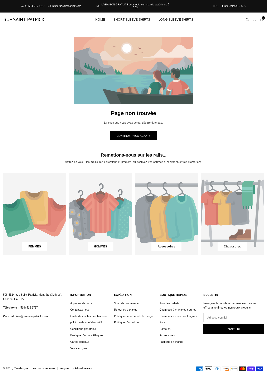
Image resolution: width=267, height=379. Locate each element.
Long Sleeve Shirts (176, 19)
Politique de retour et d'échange (133, 316)
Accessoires (167, 335)
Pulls (163, 322)
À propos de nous (81, 303)
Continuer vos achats (134, 135)
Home (100, 19)
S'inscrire (234, 329)
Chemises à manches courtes (178, 309)
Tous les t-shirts (169, 303)
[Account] (254, 19)
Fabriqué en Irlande (171, 341)
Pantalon (165, 328)
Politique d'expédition (127, 322)
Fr (214, 6)
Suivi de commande (126, 303)
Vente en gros (78, 348)
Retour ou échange (125, 309)
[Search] (247, 19)
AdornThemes (83, 368)
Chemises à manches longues (178, 316)
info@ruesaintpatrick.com (66, 6)
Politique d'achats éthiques (86, 335)
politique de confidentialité (86, 322)
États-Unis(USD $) (232, 6)
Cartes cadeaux (80, 341)
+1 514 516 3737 (35, 6)
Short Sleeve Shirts (131, 19)
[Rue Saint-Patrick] (24, 19)
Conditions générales (83, 328)
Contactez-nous (80, 309)
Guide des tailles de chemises (89, 316)
